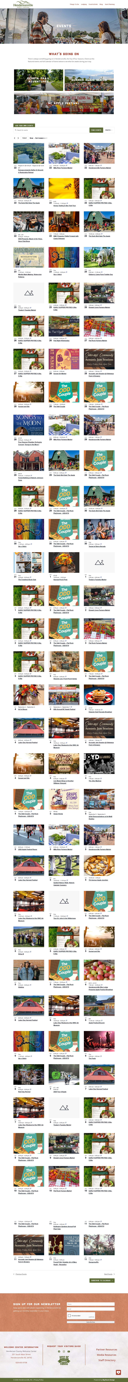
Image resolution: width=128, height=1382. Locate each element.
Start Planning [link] (110, 4)
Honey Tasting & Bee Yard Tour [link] (65, 206)
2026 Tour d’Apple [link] (60, 1092)
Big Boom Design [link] (109, 1380)
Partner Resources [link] (106, 1349)
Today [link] (24, 138)
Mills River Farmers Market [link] (63, 168)
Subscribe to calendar (101, 1280)
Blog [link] (101, 4)
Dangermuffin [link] (94, 1262)
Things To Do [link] (74, 4)
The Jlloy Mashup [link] (95, 781)
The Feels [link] (92, 1058)
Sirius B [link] (21, 954)
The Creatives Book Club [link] (27, 580)
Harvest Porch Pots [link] (60, 580)
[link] (23, 4)
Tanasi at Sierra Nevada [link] (97, 546)
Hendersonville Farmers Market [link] (100, 168)
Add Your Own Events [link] (24, 126)
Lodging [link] (84, 4)
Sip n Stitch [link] (58, 274)
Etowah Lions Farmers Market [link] (99, 307)
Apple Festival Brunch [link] (97, 1023)
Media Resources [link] (106, 1354)
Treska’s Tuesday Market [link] (27, 310)
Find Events (96, 130)
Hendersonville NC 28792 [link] (21, 1357)
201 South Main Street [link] (21, 1354)
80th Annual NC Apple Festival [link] (64, 709)
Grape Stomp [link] (58, 814)
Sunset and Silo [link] (24, 406)
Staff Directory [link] (106, 1360)
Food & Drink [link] (93, 4)
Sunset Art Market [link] (60, 373)
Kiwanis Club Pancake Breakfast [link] (100, 712)
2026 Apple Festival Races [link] (27, 849)
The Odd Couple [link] (59, 406)
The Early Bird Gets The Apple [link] (29, 203)
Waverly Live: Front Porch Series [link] (65, 679)
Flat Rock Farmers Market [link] (98, 340)
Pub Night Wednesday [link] (61, 340)
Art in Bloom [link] (22, 709)
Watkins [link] (21, 987)
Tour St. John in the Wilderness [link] (65, 918)
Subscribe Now (90, 1322)
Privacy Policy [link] (38, 1380)
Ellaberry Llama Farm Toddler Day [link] (101, 274)
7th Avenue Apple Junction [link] (98, 880)
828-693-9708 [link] (21, 1362)
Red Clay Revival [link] (24, 1092)
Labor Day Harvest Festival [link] (27, 742)
